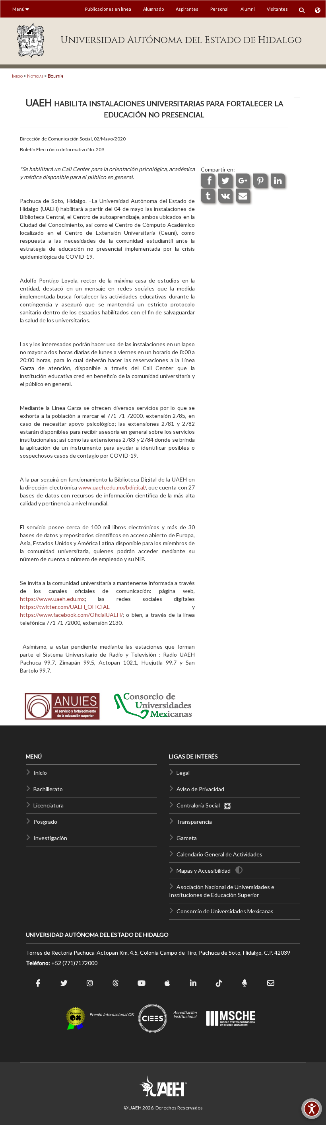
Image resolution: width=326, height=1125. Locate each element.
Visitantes (277, 9)
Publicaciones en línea (108, 9)
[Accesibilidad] (311, 1108)
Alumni (248, 9)
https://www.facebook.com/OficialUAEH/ (71, 614)
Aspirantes (187, 9)
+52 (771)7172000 (74, 962)
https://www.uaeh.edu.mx (52, 598)
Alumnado (153, 9)
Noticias (35, 76)
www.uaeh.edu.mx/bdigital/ (112, 487)
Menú (18, 9)
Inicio (17, 76)
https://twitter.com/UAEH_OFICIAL (65, 606)
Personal (219, 9)
